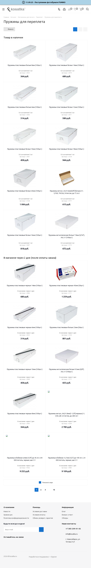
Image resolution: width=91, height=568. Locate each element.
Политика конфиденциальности (16, 518)
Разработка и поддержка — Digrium (43, 557)
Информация (68, 507)
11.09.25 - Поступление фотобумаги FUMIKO (45, 2)
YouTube (11, 542)
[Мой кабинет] (64, 9)
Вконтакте (6, 542)
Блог (64, 511)
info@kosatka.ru (72, 534)
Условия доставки (40, 511)
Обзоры (65, 518)
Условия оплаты (39, 515)
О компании (9, 507)
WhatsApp (17, 542)
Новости (7, 511)
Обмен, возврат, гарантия (43, 518)
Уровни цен (8, 515)
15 (54, 490)
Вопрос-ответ (67, 515)
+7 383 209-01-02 (73, 529)
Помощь (36, 507)
